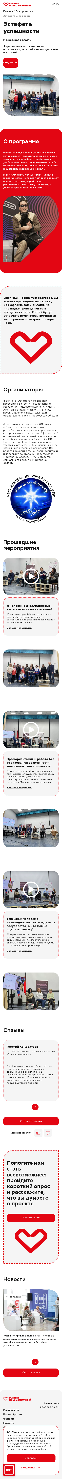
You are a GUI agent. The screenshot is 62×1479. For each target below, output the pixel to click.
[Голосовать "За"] (38, 1133)
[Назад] (27, 1107)
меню (55, 4)
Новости (8, 1423)
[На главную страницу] (17, 4)
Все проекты (11, 1410)
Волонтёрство (12, 1414)
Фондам (8, 1419)
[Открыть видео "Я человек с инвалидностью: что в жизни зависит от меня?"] (31, 576)
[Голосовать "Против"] (48, 1133)
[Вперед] (57, 668)
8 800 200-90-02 (49, 1407)
